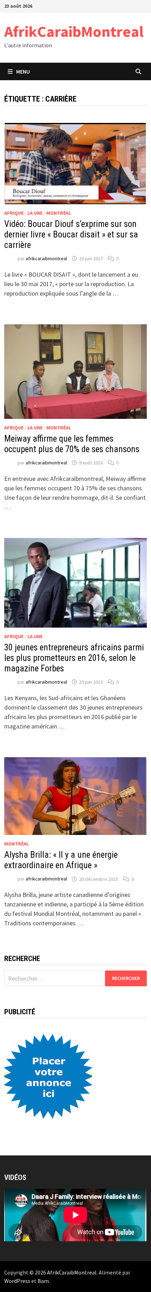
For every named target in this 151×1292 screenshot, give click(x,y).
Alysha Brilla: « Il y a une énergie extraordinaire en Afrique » (61, 860)
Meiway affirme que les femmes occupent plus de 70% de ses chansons (71, 444)
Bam (43, 1280)
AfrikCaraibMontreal (74, 31)
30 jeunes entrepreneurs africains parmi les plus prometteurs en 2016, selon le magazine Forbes (74, 657)
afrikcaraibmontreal (46, 258)
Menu (23, 71)
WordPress (17, 1280)
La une (34, 213)
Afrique (14, 213)
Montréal (58, 213)
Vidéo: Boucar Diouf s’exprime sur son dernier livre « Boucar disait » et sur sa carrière (71, 234)
